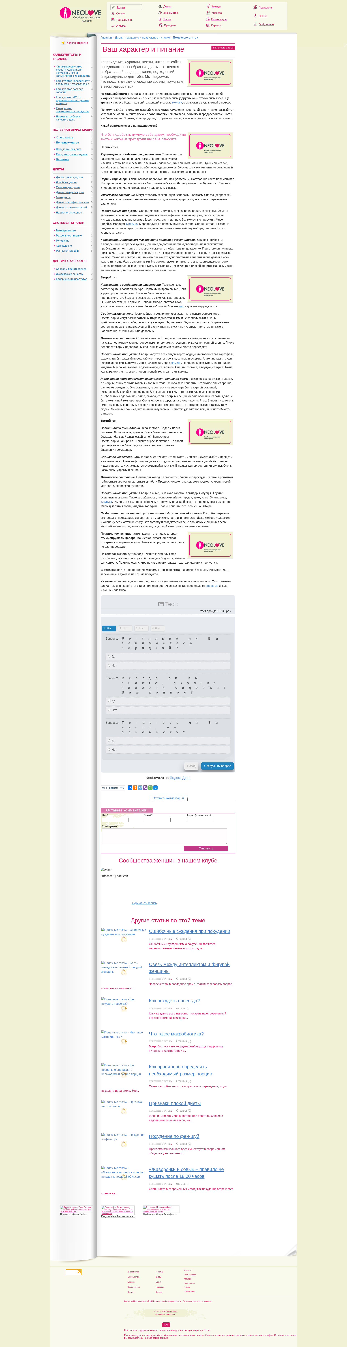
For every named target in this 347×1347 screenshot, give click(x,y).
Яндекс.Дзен (180, 778)
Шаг (106, 628)
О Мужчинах (266, 24)
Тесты (167, 19)
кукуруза (106, 501)
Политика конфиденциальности (166, 1301)
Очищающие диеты (68, 187)
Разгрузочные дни (67, 250)
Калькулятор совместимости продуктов (72, 110)
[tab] (109, 629)
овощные (212, 585)
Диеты (167, 6)
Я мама (120, 25)
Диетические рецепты (69, 273)
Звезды (216, 6)
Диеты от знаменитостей (71, 207)
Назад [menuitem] (191, 765)
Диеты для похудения (69, 177)
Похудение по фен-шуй (174, 1136)
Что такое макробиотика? (176, 1033)
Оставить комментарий (168, 798)
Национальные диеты (69, 212)
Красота (217, 12)
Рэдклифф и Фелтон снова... (118, 1216)
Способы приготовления (71, 268)
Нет (114, 665)
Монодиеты (63, 197)
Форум (121, 7)
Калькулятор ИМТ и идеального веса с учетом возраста (72, 100)
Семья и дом (219, 19)
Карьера (216, 25)
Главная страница (77, 42)
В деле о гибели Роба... (73, 1214)
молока (177, 102)
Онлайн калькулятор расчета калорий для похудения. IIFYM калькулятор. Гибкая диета (73, 71)
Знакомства (170, 12)
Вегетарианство (66, 230)
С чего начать (64, 137)
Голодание (62, 240)
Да (113, 656)
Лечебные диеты (66, 182)
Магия (158, 1282)
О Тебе (263, 16)
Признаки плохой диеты (175, 1103)
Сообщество (133, 1277)
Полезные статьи (223, 47)
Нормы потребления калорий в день (68, 118)
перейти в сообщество (116, 903)
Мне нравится (113, 787)
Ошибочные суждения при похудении (189, 931)
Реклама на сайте (142, 1301)
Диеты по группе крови (70, 192)
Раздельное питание (69, 235)
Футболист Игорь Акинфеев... (160, 1214)
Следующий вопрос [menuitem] (217, 765)
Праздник (170, 25)
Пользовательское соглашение (197, 1301)
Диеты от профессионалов (72, 202)
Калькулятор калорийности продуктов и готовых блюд (73, 82)
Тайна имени (124, 19)
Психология (266, 7)
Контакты (128, 1301)
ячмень (176, 362)
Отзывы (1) (182, 1008)
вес (181, 306)
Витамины (62, 159)
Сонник (120, 13)
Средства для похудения (71, 154)
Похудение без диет (68, 149)
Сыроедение (64, 245)
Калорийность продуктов (71, 278)
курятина (132, 223)
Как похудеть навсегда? (174, 1000)
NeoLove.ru (172, 1311)
